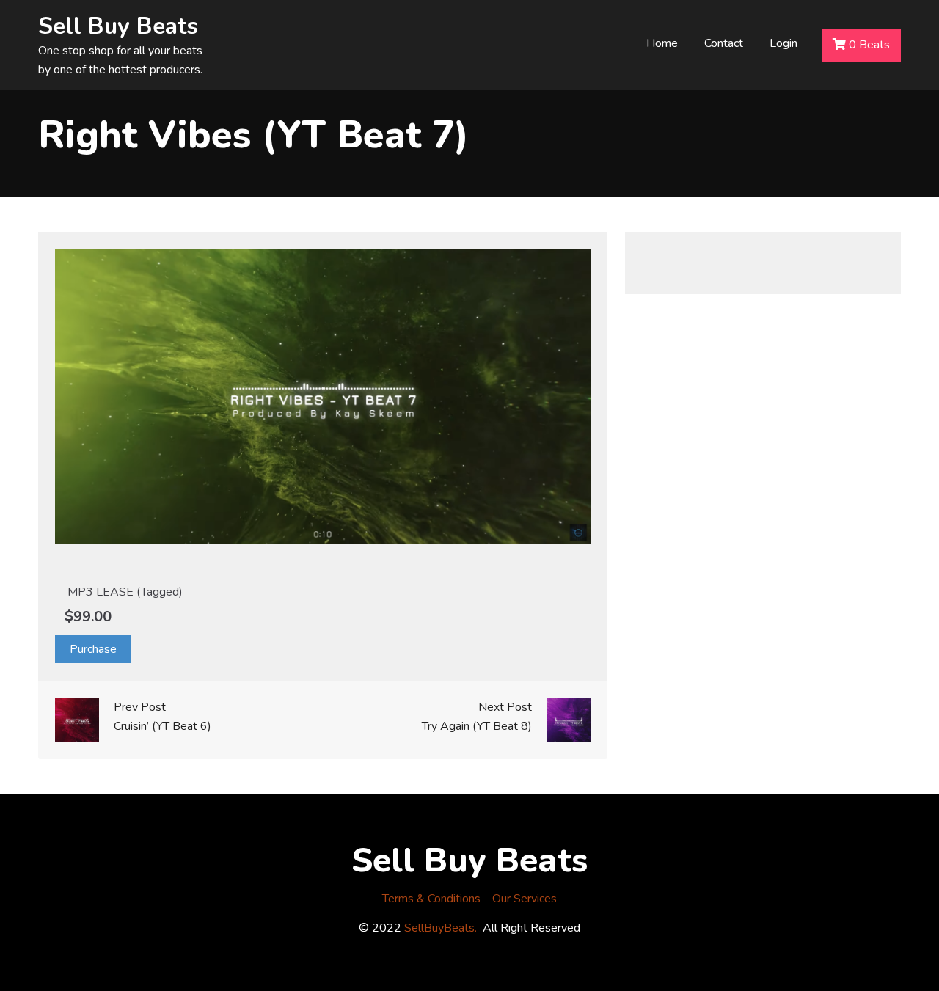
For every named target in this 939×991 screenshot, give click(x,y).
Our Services (524, 899)
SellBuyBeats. (440, 928)
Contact (723, 43)
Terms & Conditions (431, 899)
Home (662, 43)
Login (783, 43)
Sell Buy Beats (118, 26)
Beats (869, 45)
